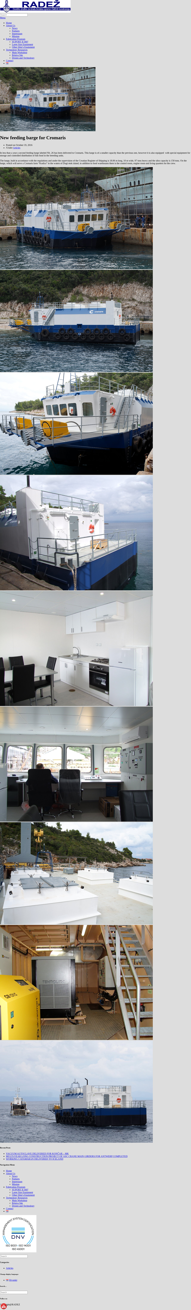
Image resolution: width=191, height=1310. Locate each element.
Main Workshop (19, 52)
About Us (10, 25)
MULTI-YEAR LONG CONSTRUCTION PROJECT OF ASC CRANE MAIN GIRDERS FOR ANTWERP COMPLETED (67, 1156)
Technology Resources (16, 50)
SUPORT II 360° (20, 41)
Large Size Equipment (22, 44)
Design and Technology (23, 58)
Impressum (17, 33)
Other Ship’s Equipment (23, 47)
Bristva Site (17, 55)
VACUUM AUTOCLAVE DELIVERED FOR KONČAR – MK (37, 1153)
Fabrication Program (15, 39)
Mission (15, 36)
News (14, 28)
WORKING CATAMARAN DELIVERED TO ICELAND (34, 1159)
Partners (16, 31)
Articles (16, 147)
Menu (3, 17)
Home (9, 23)
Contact (9, 60)
